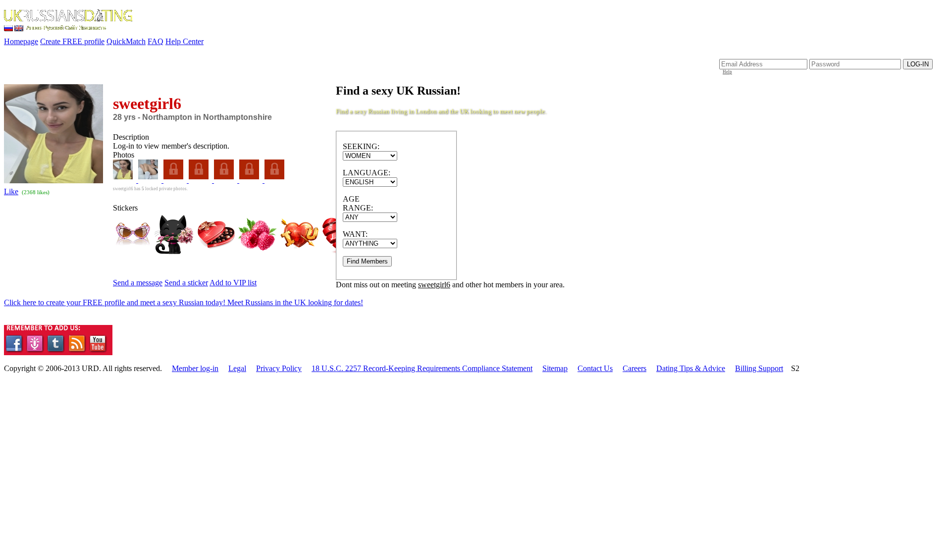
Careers (634, 368)
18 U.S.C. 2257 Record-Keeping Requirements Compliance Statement (422, 368)
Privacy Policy (279, 368)
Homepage (21, 41)
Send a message (137, 282)
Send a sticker (186, 282)
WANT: (355, 234)
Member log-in (195, 368)
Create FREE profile (72, 41)
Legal (237, 368)
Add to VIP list (233, 282)
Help (727, 71)
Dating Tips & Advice (690, 368)
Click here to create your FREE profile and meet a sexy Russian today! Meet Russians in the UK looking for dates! (183, 302)
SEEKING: (361, 146)
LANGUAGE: (366, 172)
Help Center (184, 41)
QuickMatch (126, 41)
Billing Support (759, 368)
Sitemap (555, 368)
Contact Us (595, 368)
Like (11, 191)
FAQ (155, 41)
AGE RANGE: (358, 203)
